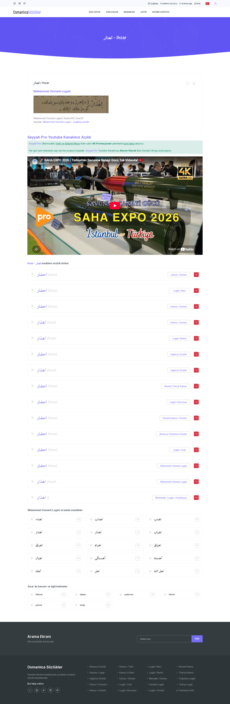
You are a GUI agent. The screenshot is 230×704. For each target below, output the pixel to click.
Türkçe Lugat (185, 684)
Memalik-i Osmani (157, 678)
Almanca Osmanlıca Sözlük (173, 434)
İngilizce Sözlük (179, 354)
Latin (144, 12)
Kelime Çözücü (169, 3)
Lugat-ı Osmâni (156, 690)
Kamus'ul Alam (126, 672)
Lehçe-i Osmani (179, 274)
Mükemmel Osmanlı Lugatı (52, 91)
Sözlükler (112, 12)
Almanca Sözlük (97, 666)
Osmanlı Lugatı (156, 684)
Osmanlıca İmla (186, 690)
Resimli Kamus (185, 666)
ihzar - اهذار (34, 263)
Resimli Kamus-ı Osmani (175, 418)
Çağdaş (154, 3)
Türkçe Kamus (186, 672)
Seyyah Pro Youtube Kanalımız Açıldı (59, 137)
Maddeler (129, 12)
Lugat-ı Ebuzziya (178, 402)
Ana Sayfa (94, 12)
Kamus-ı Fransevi (98, 684)
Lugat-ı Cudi (179, 450)
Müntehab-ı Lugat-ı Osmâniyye (171, 497)
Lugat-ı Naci (180, 290)
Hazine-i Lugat (97, 672)
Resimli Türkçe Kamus (175, 386)
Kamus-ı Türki (126, 666)
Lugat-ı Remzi (180, 338)
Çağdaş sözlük (81, 121)
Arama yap (186, 3)
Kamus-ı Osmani (179, 306)
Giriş (198, 3)
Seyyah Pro (35, 143)
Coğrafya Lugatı (186, 678)
